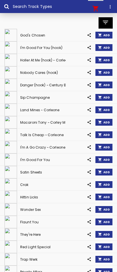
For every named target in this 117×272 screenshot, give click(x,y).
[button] (95, 8)
